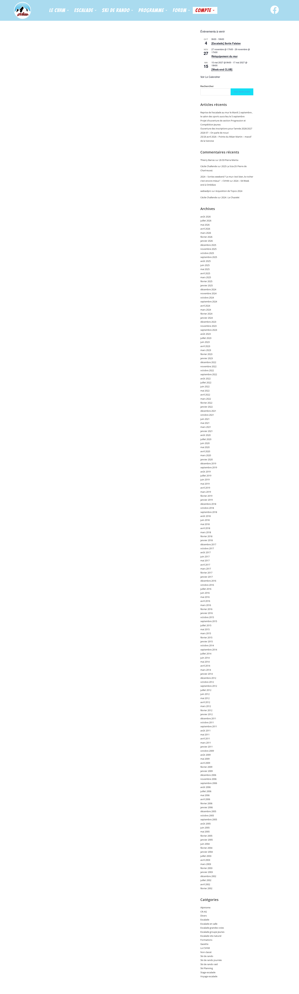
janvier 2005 (206, 839)
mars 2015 (205, 633)
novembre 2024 (208, 293)
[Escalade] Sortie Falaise (226, 43)
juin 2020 (205, 443)
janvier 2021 (206, 431)
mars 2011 (205, 742)
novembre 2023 (208, 325)
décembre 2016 (208, 580)
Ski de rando (206, 956)
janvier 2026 (206, 240)
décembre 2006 (208, 775)
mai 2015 (205, 629)
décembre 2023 (208, 321)
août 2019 (205, 471)
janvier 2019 (206, 499)
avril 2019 (205, 487)
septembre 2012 (208, 685)
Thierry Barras (207, 160)
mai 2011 (205, 734)
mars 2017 (205, 568)
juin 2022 (205, 386)
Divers (203, 915)
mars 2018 (205, 532)
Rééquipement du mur (224, 56)
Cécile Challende (208, 166)
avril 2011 (205, 738)
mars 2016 (205, 605)
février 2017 (206, 572)
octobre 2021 (207, 414)
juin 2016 (205, 592)
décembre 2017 (208, 544)
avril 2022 (205, 394)
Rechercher (207, 86)
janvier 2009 (206, 771)
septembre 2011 (208, 726)
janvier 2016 (206, 613)
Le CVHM (57, 10)
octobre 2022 (207, 370)
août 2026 (205, 216)
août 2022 (205, 378)
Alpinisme (205, 907)
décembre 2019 (208, 463)
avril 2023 (205, 346)
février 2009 (206, 766)
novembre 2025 (208, 248)
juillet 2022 (205, 382)
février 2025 (206, 281)
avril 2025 (205, 273)
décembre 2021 (208, 410)
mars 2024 (205, 309)
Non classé (205, 952)
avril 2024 (205, 305)
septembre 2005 (208, 819)
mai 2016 (205, 597)
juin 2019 (205, 479)
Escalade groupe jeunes (212, 931)
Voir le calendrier (210, 77)
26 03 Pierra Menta (228, 160)
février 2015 (206, 637)
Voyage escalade (208, 976)
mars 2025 (205, 277)
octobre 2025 (207, 253)
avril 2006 (205, 799)
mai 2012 (205, 698)
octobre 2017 (207, 548)
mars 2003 (205, 864)
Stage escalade (207, 972)
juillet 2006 (205, 791)
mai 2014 (205, 661)
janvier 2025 (206, 285)
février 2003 (206, 868)
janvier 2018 (206, 540)
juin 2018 (205, 520)
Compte (203, 10)
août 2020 (205, 435)
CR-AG (203, 911)
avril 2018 (205, 528)
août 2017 (205, 552)
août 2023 (205, 333)
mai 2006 (205, 795)
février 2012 (206, 710)
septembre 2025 (208, 257)
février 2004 (206, 847)
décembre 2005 (208, 811)
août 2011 (205, 730)
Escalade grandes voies (212, 927)
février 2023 (206, 354)
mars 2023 (205, 350)
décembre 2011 (208, 718)
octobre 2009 (207, 750)
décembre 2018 (208, 503)
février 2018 (206, 536)
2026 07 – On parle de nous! (214, 132)
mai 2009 (205, 758)
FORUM (180, 10)
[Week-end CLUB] (221, 69)
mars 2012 (205, 706)
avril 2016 (205, 601)
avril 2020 (205, 451)
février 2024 (206, 313)
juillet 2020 (205, 439)
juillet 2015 (205, 625)
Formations (206, 939)
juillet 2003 (205, 856)
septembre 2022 (208, 374)
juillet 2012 (205, 690)
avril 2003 (205, 859)
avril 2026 (205, 228)
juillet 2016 (205, 588)
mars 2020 (205, 455)
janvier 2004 (206, 851)
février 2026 (206, 236)
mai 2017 (205, 560)
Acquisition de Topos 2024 (228, 191)
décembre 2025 (208, 245)
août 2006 (205, 787)
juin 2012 (205, 694)
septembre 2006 (208, 783)
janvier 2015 (206, 641)
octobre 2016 (207, 584)
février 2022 (206, 402)
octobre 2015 (207, 617)
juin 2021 (205, 419)
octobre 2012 (207, 681)
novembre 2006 (208, 779)
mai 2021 (205, 423)
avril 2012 (205, 702)
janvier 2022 (206, 406)
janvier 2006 (206, 807)
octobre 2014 (207, 645)
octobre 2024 (207, 297)
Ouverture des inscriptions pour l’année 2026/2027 (226, 128)
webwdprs (205, 191)
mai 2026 (205, 224)
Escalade (204, 919)
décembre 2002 (208, 876)
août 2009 (205, 754)
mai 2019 (205, 483)
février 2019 (206, 495)
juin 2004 (205, 843)
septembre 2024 (208, 301)
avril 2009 (205, 762)
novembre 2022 (208, 366)
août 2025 (205, 261)
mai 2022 (205, 390)
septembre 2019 (208, 467)
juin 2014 (205, 657)
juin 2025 (205, 265)
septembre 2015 (208, 621)
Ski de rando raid (209, 964)
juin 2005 (205, 827)
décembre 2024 (208, 289)
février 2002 (206, 888)
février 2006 (206, 803)
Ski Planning (206, 968)
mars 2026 (205, 232)
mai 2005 (205, 831)
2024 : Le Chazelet (230, 197)
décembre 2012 (208, 678)
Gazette (204, 944)
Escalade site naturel (210, 935)
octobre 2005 (207, 815)
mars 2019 (205, 491)
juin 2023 (205, 342)
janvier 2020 (206, 459)
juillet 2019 (205, 475)
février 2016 (206, 609)
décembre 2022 (208, 362)
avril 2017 (205, 564)
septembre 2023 (208, 329)
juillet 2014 (205, 653)
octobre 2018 (207, 507)
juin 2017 (205, 556)
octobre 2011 (207, 722)
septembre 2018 (208, 512)
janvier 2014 (206, 673)
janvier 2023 (206, 358)
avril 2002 (205, 884)
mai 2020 (205, 447)
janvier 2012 (206, 714)
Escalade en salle (208, 923)
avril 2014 (205, 665)
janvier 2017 (206, 576)
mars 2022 (205, 398)
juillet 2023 (205, 338)
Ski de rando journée (211, 960)
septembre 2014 (208, 649)
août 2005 (205, 823)
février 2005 (206, 835)
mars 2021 (205, 426)
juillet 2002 (205, 880)
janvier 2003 (206, 872)
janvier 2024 (206, 317)
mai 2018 (205, 524)
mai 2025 (205, 269)
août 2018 (205, 516)
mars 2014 (205, 669)
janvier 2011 (206, 746)
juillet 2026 (205, 220)
